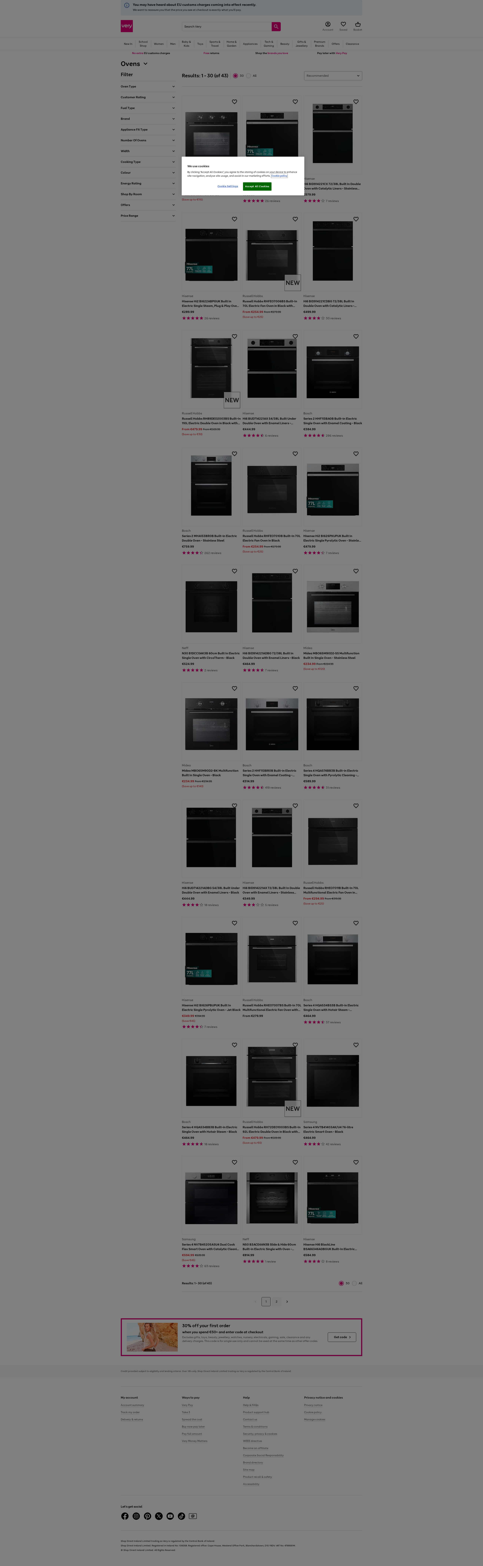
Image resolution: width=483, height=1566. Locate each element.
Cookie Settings (228, 186)
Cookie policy (279, 176)
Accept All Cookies (257, 186)
